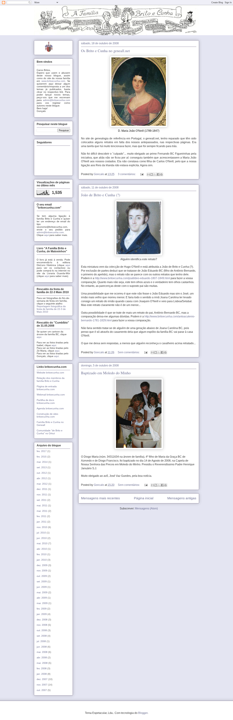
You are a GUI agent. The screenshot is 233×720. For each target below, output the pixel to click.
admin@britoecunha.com (56, 100)
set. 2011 (42, 500)
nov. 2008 (42, 624)
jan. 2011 (42, 521)
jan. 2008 (42, 674)
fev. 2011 (41, 516)
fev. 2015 (42, 456)
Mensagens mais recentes (100, 498)
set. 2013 (42, 467)
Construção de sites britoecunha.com (47, 415)
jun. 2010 (42, 538)
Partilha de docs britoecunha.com (46, 401)
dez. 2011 (42, 489)
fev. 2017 (42, 451)
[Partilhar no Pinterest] (161, 174)
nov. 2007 (42, 684)
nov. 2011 (42, 494)
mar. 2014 (42, 462)
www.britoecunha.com (53, 81)
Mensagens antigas (181, 498)
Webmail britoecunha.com (51, 394)
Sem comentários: (129, 352)
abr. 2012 (42, 478)
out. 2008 (42, 630)
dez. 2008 (42, 619)
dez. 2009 (42, 565)
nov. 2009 (42, 570)
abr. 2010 (42, 548)
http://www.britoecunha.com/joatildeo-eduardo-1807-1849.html (132, 278)
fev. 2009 (42, 608)
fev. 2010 (42, 554)
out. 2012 (42, 472)
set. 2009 (42, 581)
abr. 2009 (42, 597)
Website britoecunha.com (50, 372)
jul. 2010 (41, 532)
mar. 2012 (42, 483)
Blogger (143, 712)
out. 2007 (42, 690)
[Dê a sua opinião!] (151, 174)
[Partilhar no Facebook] (158, 174)
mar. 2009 (42, 603)
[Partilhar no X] (155, 174)
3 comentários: (127, 174)
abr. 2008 (42, 657)
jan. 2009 (42, 614)
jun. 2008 (42, 646)
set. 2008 (42, 635)
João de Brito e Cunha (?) (100, 194)
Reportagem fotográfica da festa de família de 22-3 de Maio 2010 (51, 309)
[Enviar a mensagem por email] (148, 174)
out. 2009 (42, 576)
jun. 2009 (42, 587)
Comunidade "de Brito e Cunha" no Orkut (49, 432)
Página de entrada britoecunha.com (47, 388)
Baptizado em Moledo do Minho (106, 372)
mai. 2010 (42, 543)
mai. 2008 (42, 652)
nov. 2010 (42, 527)
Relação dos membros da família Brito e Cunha (50, 379)
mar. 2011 (42, 511)
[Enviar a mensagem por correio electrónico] (141, 174)
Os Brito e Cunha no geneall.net (105, 50)
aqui (46, 235)
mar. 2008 (42, 663)
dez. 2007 (42, 679)
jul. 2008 (41, 641)
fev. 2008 (42, 668)
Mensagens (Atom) (146, 508)
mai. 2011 (42, 505)
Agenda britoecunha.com (50, 408)
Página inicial (143, 498)
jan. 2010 (42, 559)
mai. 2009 (42, 592)
